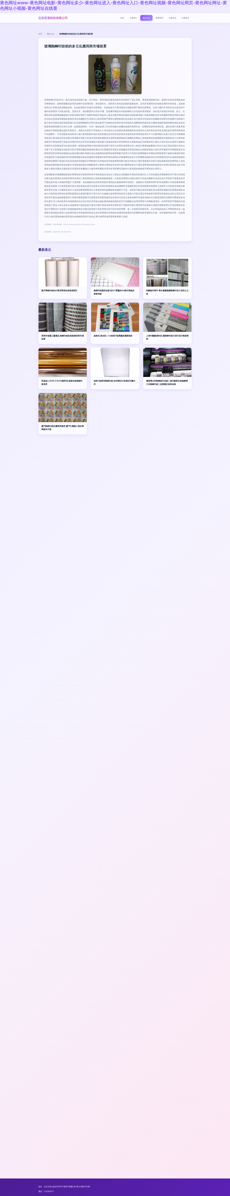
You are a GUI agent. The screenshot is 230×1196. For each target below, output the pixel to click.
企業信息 (172, 18)
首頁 (122, 18)
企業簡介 (133, 18)
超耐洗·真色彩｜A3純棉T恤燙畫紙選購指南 (113, 335)
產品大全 (146, 18)
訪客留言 (185, 18)
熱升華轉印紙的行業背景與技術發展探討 (59, 290)
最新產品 (44, 250)
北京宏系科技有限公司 (53, 18)
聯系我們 (159, 18)
